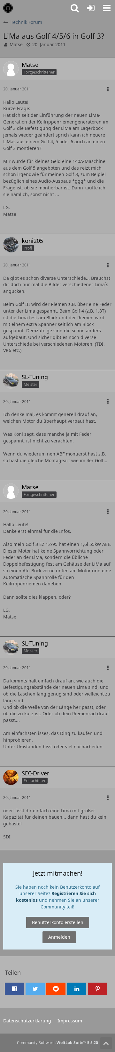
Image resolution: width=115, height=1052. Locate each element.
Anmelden (59, 937)
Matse (16, 44)
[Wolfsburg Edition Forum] (8, 8)
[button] (106, 8)
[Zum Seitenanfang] (106, 1043)
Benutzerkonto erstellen (57, 922)
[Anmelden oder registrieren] (90, 8)
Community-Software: (57, 1042)
